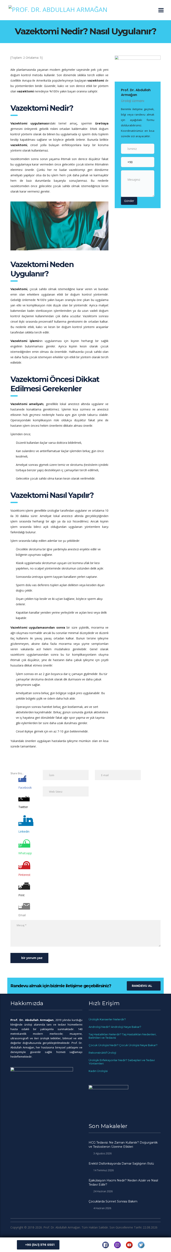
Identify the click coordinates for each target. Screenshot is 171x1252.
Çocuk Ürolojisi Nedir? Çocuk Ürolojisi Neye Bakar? (123, 1045)
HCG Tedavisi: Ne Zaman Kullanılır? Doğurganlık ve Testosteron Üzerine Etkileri (123, 1145)
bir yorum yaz (32, 958)
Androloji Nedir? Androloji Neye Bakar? (115, 1026)
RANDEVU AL (142, 986)
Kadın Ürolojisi (98, 1071)
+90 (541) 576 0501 (39, 1245)
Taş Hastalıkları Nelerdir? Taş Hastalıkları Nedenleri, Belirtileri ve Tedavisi (122, 1036)
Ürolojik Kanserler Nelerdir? (107, 1019)
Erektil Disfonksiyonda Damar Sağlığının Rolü (121, 1163)
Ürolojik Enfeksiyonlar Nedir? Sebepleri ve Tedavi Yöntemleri (122, 1061)
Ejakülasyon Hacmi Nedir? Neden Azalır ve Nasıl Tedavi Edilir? (123, 1182)
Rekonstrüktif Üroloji (102, 1052)
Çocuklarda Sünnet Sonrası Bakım (113, 1201)
